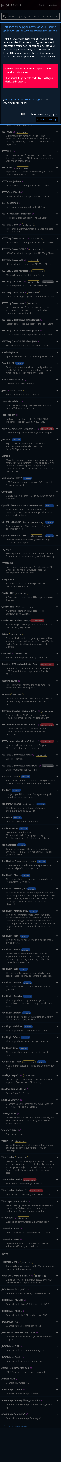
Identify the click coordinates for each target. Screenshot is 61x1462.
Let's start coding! (47, 119)
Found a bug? (32, 99)
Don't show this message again (40, 114)
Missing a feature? (14, 99)
